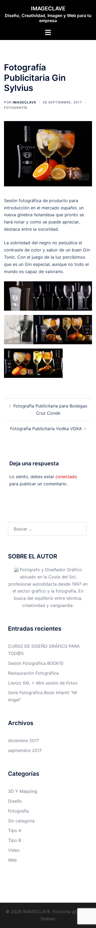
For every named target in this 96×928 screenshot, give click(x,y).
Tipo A (14, 830)
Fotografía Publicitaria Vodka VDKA (46, 428)
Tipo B (14, 840)
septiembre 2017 (25, 750)
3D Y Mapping (22, 791)
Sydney (48, 918)
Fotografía (15, 108)
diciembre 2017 (23, 740)
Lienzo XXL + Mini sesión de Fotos (42, 683)
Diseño (15, 801)
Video (14, 850)
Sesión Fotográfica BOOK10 (35, 663)
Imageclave (24, 102)
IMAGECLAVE (48, 8)
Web (12, 860)
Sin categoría (21, 820)
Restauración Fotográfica (33, 673)
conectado (66, 476)
